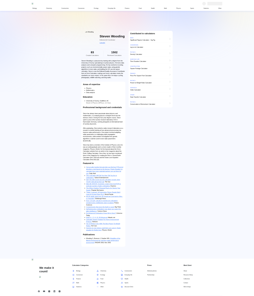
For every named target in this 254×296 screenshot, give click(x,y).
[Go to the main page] (41, 4)
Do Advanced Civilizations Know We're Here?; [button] (101, 213)
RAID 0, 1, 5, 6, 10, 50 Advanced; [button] (97, 217)
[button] (39, 291)
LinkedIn (102, 43)
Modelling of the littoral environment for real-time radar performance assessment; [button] (103, 240)
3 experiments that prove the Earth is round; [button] (100, 207)
